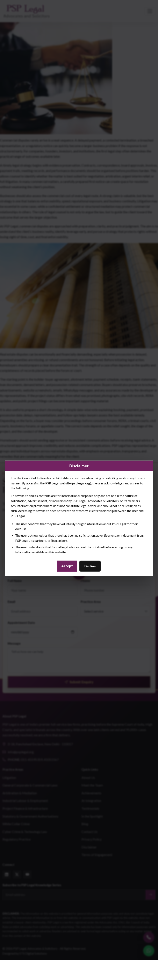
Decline (90, 566)
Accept (67, 566)
